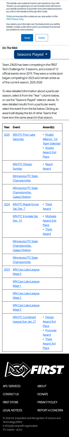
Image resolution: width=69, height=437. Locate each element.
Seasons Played (30, 54)
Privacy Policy (14, 19)
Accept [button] (27, 37)
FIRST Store (10, 402)
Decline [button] (41, 37)
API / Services (11, 386)
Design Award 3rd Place (49, 321)
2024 (7, 204)
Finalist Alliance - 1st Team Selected (51, 139)
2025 (7, 135)
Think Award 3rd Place (49, 343)
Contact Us (11, 394)
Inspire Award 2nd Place (49, 152)
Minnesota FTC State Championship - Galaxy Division (25, 192)
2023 (7, 270)
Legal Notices (12, 410)
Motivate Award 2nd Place (49, 220)
